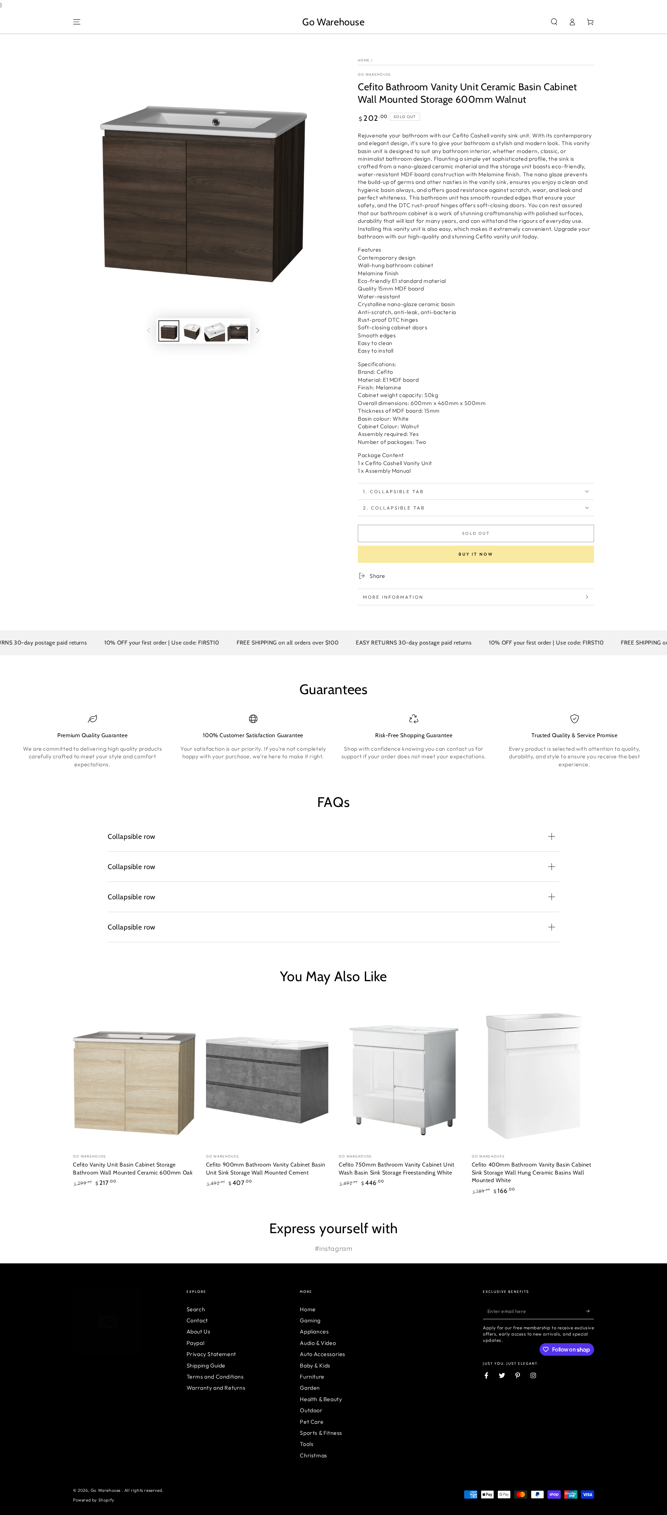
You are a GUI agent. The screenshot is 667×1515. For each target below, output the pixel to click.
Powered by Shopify (93, 1500)
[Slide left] (148, 330)
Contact (197, 1320)
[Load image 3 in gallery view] (214, 331)
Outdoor (311, 1410)
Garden (310, 1387)
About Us (199, 1331)
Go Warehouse (374, 74)
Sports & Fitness (321, 1432)
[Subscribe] (590, 1311)
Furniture (312, 1376)
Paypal (196, 1342)
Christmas (313, 1455)
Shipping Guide (206, 1365)
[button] (554, 22)
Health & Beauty (321, 1399)
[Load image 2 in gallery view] (191, 331)
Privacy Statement (211, 1353)
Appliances (314, 1331)
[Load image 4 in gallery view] (237, 331)
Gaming (310, 1320)
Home (364, 60)
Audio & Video (318, 1342)
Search (196, 1309)
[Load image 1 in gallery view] (168, 331)
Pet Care (311, 1421)
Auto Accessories (322, 1353)
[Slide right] (257, 330)
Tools (306, 1443)
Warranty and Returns (216, 1387)
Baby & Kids (315, 1365)
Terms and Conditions (215, 1376)
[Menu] (77, 22)
